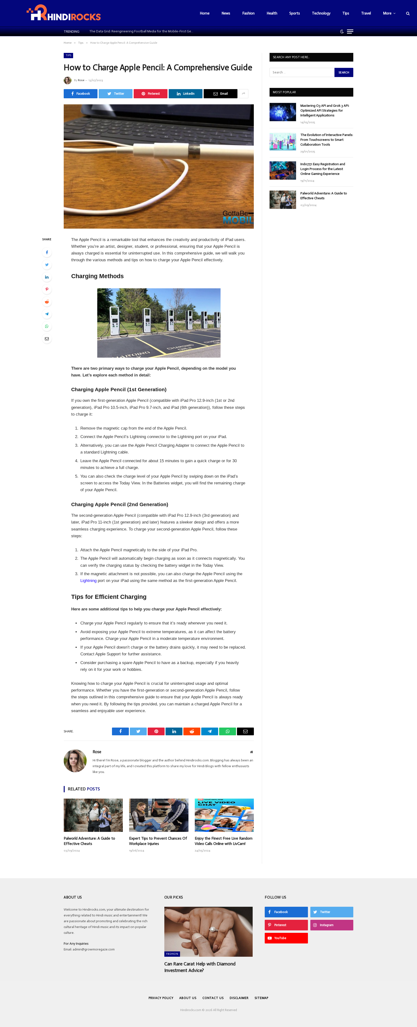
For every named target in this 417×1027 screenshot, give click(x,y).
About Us (187, 998)
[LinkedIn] (47, 277)
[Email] (47, 338)
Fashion (248, 13)
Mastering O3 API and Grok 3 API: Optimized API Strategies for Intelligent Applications (324, 110)
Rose (81, 80)
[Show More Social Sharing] (243, 93)
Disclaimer (239, 998)
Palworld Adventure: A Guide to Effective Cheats (89, 841)
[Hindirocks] (63, 13)
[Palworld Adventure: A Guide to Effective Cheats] (93, 815)
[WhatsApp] (47, 326)
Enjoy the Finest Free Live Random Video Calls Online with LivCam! (223, 841)
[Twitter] (47, 264)
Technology (321, 13)
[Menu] (350, 31)
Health (272, 13)
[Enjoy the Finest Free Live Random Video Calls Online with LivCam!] (224, 815)
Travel (366, 13)
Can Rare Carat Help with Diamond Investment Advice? (200, 967)
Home (204, 13)
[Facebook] (47, 252)
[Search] (407, 13)
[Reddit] (47, 301)
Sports (294, 13)
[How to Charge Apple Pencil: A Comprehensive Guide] (159, 166)
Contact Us (213, 998)
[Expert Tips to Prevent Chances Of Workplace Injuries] (158, 815)
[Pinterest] (47, 289)
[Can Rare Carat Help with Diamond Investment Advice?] (208, 931)
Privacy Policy (161, 998)
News (226, 13)
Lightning (88, 580)
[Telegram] (47, 314)
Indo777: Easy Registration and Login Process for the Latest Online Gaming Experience (322, 169)
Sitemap (261, 998)
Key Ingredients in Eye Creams (110, 31)
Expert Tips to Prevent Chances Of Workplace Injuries (158, 841)
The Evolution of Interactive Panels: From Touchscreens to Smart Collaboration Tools (326, 140)
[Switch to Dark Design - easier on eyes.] (342, 31)
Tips (345, 13)
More (387, 13)
